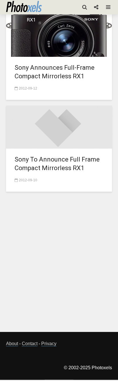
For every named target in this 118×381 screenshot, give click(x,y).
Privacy (48, 343)
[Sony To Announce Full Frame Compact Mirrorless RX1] (59, 126)
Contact (30, 343)
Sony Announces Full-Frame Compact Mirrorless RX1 (55, 72)
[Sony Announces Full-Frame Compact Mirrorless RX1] (59, 34)
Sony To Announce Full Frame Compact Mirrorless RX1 (57, 164)
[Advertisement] (59, 265)
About (12, 343)
